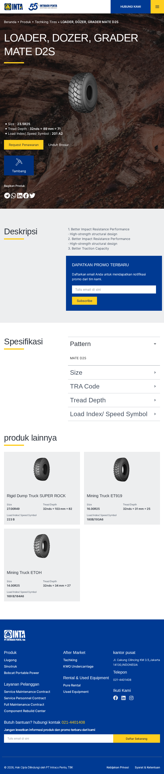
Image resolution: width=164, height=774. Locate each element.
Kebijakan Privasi (118, 767)
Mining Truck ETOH (24, 572)
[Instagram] (131, 697)
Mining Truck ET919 (104, 496)
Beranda (10, 22)
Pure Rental (72, 685)
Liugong (10, 660)
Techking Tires (46, 22)
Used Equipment (76, 692)
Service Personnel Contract (25, 698)
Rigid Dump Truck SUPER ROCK (36, 496)
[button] (7, 195)
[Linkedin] (123, 697)
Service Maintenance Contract (27, 692)
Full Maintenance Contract (24, 704)
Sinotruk (10, 666)
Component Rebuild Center (25, 711)
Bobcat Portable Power (21, 673)
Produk (25, 22)
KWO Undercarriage (78, 666)
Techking (70, 660)
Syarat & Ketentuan (147, 767)
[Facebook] (115, 697)
